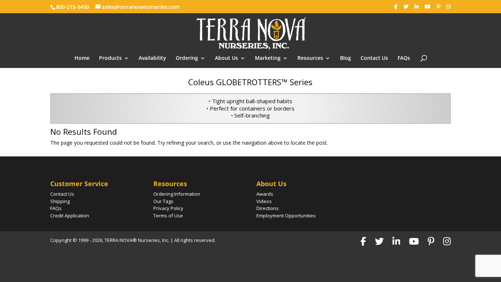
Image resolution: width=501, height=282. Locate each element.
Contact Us (374, 58)
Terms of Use (168, 215)
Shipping (60, 201)
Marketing (268, 58)
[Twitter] (406, 6)
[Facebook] (396, 6)
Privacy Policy (168, 208)
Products (110, 58)
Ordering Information (176, 194)
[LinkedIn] (416, 6)
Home (81, 58)
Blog (345, 58)
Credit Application (69, 215)
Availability (152, 58)
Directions (267, 208)
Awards (264, 194)
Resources (310, 58)
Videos (264, 201)
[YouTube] (428, 6)
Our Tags (163, 201)
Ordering (187, 58)
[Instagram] (448, 6)
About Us (226, 58)
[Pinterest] (438, 6)
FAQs (404, 58)
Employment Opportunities (286, 215)
